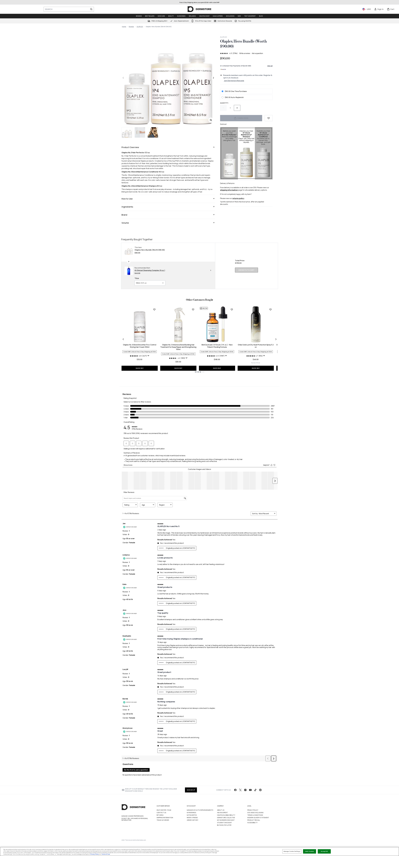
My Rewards (191, 813)
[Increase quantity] (237, 108)
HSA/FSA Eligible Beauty (226, 815)
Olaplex (223, 37)
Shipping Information (165, 818)
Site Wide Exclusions (255, 813)
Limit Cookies (309, 851)
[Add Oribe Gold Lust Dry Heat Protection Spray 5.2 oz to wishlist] (270, 309)
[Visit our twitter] (240, 789)
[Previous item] (123, 339)
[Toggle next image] (213, 78)
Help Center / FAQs (164, 810)
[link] (379, 9)
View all (270, 66)
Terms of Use (105, 854)
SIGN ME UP (191, 790)
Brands (131, 27)
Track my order (163, 820)
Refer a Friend (192, 818)
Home (124, 27)
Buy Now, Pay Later (224, 825)
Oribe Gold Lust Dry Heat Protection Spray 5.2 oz (256, 346)
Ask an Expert (222, 813)
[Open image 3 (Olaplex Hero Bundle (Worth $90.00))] (153, 132)
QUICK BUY (140, 368)
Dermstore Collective (226, 818)
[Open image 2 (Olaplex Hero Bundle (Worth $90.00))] (140, 132)
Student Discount (224, 823)
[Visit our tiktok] (255, 789)
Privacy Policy (252, 810)
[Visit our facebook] (235, 789)
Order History (192, 820)
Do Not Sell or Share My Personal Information (135, 819)
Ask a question (257, 53)
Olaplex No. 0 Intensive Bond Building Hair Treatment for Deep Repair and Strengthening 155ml (178, 347)
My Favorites (192, 815)
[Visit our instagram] (245, 789)
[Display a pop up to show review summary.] (148, 356)
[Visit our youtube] (250, 789)
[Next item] (276, 339)
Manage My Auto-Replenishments (200, 810)
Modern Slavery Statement (258, 818)
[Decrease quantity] (223, 108)
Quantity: (224, 103)
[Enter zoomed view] (210, 120)
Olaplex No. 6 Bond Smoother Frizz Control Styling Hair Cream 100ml (139, 346)
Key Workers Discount (226, 820)
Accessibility (252, 823)
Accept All (324, 851)
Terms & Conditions (255, 815)
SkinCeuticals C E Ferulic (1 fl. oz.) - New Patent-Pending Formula (217, 346)
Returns (160, 815)
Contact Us (161, 813)
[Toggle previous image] (123, 78)
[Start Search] (91, 9)
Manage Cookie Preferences (133, 816)
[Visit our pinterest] (260, 789)
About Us (220, 810)
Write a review (244, 53)
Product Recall (253, 820)
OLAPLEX (140, 27)
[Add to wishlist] (269, 118)
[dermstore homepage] (199, 9)
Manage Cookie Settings (292, 851)
